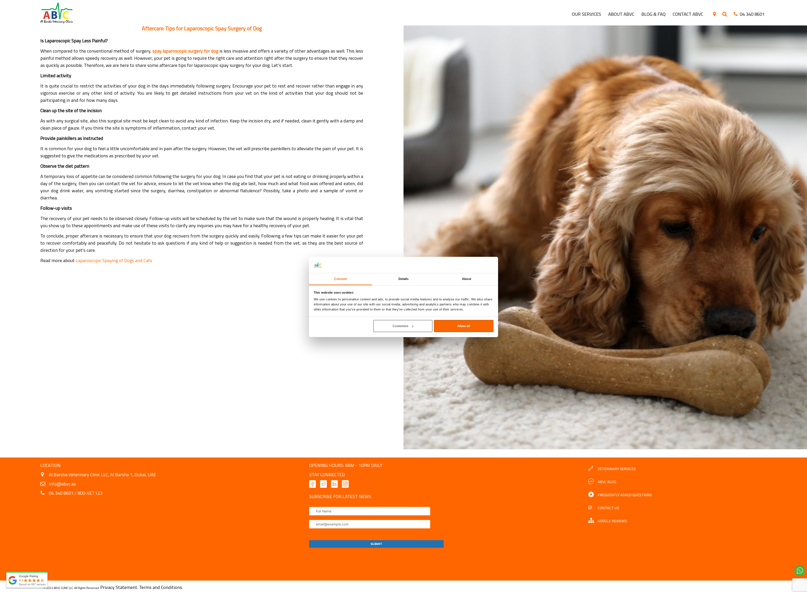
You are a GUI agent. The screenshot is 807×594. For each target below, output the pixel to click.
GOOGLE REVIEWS (612, 521)
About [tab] (466, 279)
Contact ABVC (688, 14)
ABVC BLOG (607, 482)
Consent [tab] (340, 279)
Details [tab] (403, 279)
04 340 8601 (61, 493)
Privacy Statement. (119, 587)
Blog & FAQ (653, 14)
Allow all (463, 326)
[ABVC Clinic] (56, 21)
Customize (400, 326)
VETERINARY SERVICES (617, 469)
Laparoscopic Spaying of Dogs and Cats (114, 260)
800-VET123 (90, 493)
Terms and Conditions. (161, 587)
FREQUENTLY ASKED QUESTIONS (625, 495)
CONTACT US (608, 508)
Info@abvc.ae (62, 483)
